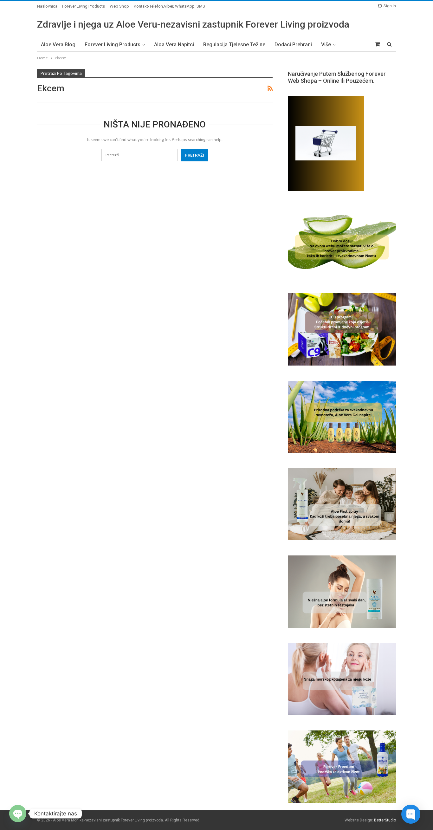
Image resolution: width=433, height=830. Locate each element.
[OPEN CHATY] (17, 813)
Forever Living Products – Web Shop (95, 6)
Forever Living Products (112, 45)
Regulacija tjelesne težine (234, 45)
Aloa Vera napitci (174, 45)
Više (326, 45)
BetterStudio (385, 820)
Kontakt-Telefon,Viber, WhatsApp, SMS (169, 6)
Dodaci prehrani (293, 45)
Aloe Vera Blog (58, 45)
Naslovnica (47, 6)
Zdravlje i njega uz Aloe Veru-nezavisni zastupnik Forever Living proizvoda (193, 24)
